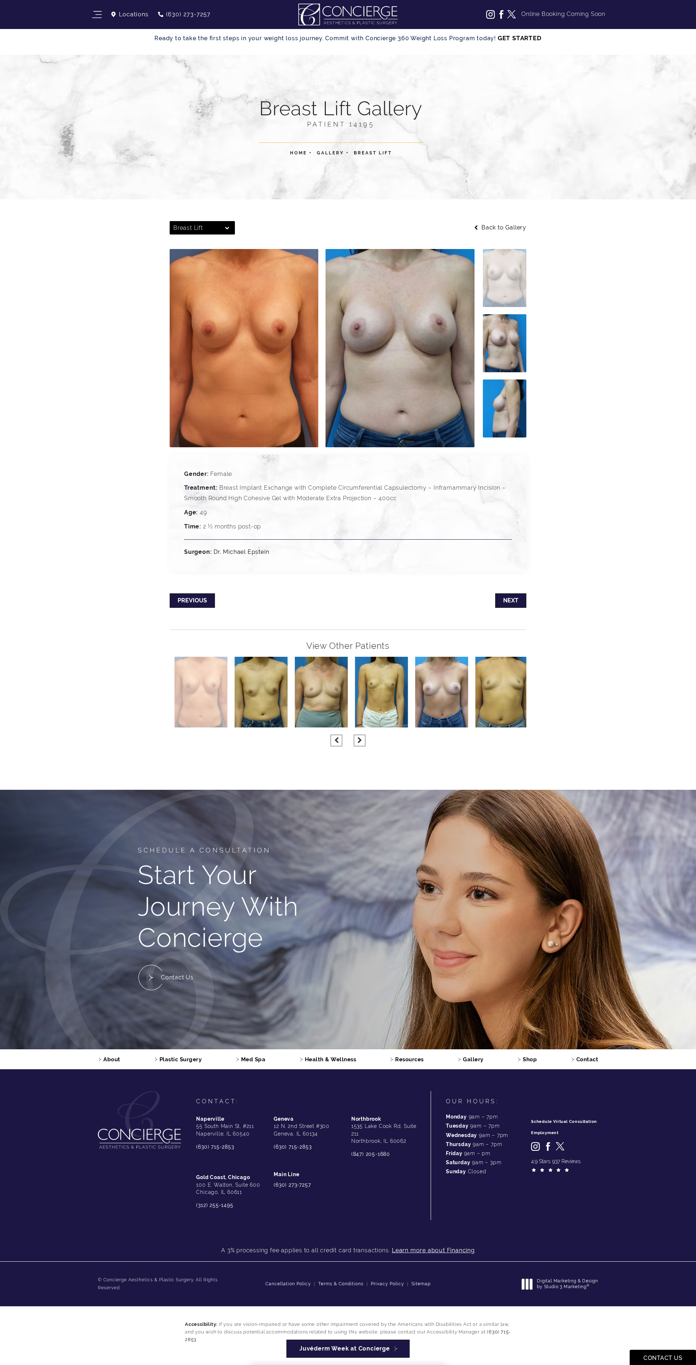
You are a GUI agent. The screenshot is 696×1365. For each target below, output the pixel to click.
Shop (530, 1059)
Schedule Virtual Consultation (564, 1122)
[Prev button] (336, 740)
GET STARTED (520, 38)
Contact (587, 1059)
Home (298, 152)
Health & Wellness (330, 1059)
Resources (409, 1059)
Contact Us (177, 977)
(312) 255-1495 (214, 1205)
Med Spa (253, 1059)
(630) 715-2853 (215, 1147)
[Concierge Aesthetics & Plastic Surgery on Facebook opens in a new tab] (501, 14)
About (111, 1059)
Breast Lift (373, 152)
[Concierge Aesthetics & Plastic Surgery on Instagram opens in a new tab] (490, 14)
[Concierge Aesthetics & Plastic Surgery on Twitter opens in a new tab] (511, 14)
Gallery (330, 152)
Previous (192, 600)
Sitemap (421, 1283)
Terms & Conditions (341, 1283)
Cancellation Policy (288, 1283)
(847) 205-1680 (370, 1154)
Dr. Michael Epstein (241, 551)
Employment (545, 1133)
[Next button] (359, 740)
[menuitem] (490, 14)
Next (510, 600)
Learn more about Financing (433, 1250)
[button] (97, 14)
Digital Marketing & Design (567, 1284)
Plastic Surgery (181, 1059)
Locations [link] (134, 14)
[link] (184, 14)
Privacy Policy (387, 1283)
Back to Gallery (503, 228)
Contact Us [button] (662, 1357)
